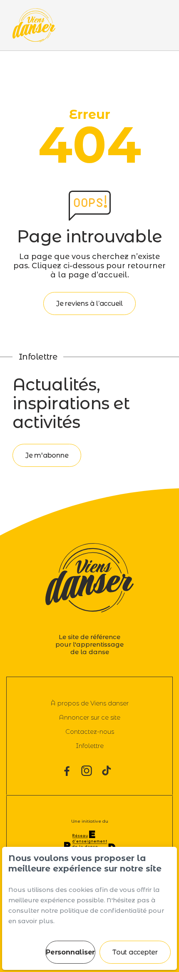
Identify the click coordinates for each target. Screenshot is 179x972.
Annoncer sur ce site (89, 717)
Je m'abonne (46, 455)
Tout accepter (135, 952)
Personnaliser (70, 952)
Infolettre (90, 746)
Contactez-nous (89, 731)
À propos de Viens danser (89, 703)
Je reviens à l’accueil (89, 303)
